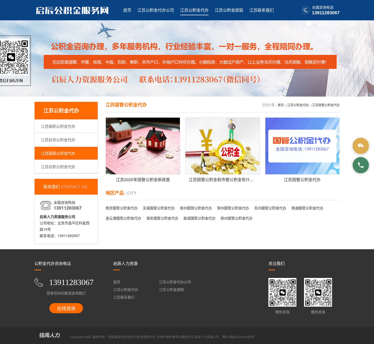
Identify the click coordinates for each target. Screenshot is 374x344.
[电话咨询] (361, 165)
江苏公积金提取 (229, 10)
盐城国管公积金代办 (199, 218)
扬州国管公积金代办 (237, 218)
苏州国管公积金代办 (270, 207)
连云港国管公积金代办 (123, 218)
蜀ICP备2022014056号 (238, 337)
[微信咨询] (361, 146)
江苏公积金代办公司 (155, 10)
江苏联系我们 (261, 10)
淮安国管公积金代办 (162, 218)
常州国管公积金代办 (233, 207)
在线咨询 (66, 308)
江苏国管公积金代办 (58, 153)
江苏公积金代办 (194, 10)
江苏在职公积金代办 (58, 166)
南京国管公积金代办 (122, 207)
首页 (127, 10)
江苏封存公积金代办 (58, 139)
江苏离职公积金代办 (58, 126)
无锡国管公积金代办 (159, 207)
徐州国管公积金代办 (196, 207)
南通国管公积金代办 (307, 207)
